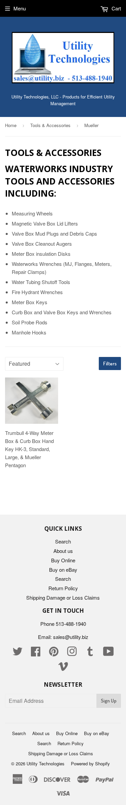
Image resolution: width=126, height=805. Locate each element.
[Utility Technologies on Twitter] (17, 653)
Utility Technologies (46, 763)
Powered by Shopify (90, 763)
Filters (110, 363)
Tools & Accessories (50, 125)
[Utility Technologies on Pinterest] (54, 653)
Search (63, 541)
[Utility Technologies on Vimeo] (63, 668)
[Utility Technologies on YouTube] (108, 653)
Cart (115, 8)
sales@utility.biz (70, 636)
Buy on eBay (63, 569)
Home (10, 125)
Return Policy (63, 588)
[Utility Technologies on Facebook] (36, 653)
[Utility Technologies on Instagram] (72, 653)
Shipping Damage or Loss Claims (63, 597)
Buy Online (63, 560)
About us (63, 550)
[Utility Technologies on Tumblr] (90, 653)
